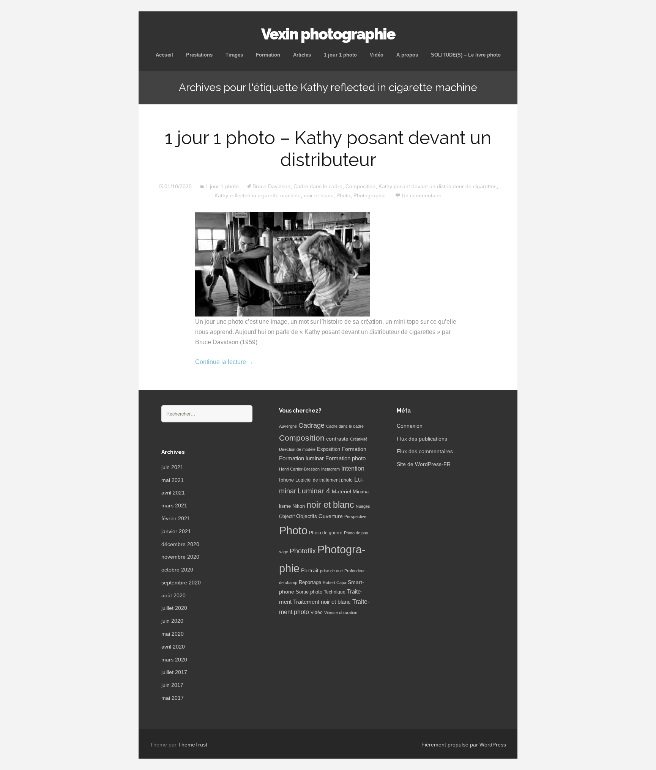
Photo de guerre (325, 532)
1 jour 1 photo (340, 54)
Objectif (287, 516)
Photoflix (303, 551)
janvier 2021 (176, 531)
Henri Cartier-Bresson (299, 469)
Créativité (358, 439)
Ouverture (331, 516)
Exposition (328, 449)
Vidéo (376, 54)
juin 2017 (172, 685)
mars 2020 (174, 660)
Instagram (330, 469)
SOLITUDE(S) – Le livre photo (466, 54)
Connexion (410, 426)
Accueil (164, 54)
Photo (343, 195)
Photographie (369, 195)
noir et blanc (318, 195)
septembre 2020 (181, 582)
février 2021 (175, 518)
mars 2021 (174, 505)
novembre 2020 (180, 557)
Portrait (310, 570)
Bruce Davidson (271, 186)
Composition (360, 186)
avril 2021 (173, 493)
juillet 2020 (174, 608)
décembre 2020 (180, 544)
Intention (352, 468)
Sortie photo (309, 592)
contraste (337, 439)
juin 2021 (172, 467)
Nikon (298, 506)
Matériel (341, 491)
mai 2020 (172, 634)
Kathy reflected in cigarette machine (257, 195)
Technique (334, 592)
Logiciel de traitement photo (324, 480)
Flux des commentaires (425, 451)
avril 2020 (173, 647)
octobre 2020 (177, 570)
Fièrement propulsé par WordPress (463, 745)
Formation (268, 54)
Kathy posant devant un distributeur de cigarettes (437, 186)
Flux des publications (422, 439)
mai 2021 (172, 480)
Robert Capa (334, 582)
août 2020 (173, 595)
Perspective (355, 516)
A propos (407, 54)
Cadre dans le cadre (317, 186)
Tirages (234, 54)
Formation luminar (301, 458)
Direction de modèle (297, 449)
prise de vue (331, 570)
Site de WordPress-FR (424, 464)
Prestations (199, 54)
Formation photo (345, 458)
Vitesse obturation (340, 612)
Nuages (363, 506)
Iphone (286, 480)
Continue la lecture (224, 362)
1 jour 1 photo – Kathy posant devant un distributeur (328, 148)
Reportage (310, 582)
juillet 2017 (174, 672)
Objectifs (306, 516)
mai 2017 (172, 698)
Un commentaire (422, 195)
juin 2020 (172, 621)
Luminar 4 (314, 491)
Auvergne (288, 426)
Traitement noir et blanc (322, 602)
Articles (302, 54)
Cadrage (311, 425)
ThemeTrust (192, 745)
